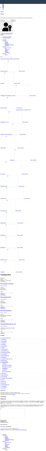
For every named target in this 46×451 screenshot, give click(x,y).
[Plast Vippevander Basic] (3, 308)
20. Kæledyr (2, 347)
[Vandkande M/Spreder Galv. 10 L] (3, 321)
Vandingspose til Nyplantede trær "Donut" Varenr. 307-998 (17, 95)
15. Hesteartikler (3, 386)
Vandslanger (4, 363)
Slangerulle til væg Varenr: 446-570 (12, 259)
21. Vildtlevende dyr (4, 349)
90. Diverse (2, 379)
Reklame (6, 51)
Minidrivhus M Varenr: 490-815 (11, 222)
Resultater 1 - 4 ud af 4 (4, 280)
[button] (2, 11)
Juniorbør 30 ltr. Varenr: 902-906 (15, 198)
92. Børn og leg (3, 381)
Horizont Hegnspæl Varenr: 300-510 (12, 71)
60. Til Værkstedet (3, 376)
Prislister (6, 42)
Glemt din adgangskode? (7, 36)
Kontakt (4, 46)
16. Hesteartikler (3, 387)
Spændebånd (4, 369)
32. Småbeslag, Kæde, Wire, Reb (6, 358)
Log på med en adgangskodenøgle (6, 33)
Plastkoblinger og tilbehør (6, 366)
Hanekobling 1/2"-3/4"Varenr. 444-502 (14, 122)
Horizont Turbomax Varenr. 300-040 (23, 109)
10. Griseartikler (3, 339)
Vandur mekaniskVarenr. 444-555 (10, 210)
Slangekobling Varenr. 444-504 (12, 147)
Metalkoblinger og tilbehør (7, 365)
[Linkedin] (3, 6)
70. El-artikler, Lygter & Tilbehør (6, 378)
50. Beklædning (3, 373)
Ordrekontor (7, 49)
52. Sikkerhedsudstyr (4, 374)
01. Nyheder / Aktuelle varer (5, 337)
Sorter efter (2, 278)
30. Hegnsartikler (3, 357)
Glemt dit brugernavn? (7, 37)
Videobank (7, 45)
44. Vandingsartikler (4, 362)
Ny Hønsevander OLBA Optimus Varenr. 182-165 (9, 58)
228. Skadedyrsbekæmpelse (5, 352)
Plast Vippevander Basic (6, 310)
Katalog (6, 41)
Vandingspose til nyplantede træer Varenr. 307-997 (13, 134)
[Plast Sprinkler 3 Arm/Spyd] (3, 281)
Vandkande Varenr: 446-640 (11, 271)
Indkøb (6, 50)
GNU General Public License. (21, 429)
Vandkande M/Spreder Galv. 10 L (8, 324)
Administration (7, 52)
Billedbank (7, 43)
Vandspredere (5, 368)
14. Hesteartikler (3, 342)
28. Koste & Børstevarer (4, 355)
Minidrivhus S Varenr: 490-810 (11, 235)
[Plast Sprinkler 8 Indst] (3, 294)
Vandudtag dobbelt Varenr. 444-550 (12, 186)
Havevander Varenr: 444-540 (14, 173)
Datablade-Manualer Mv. (9, 44)
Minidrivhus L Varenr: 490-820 (11, 247)
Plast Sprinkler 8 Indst (5, 297)
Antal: (1, 291)
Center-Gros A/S (8, 47)
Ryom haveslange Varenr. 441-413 (11, 107)
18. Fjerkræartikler (3, 345)
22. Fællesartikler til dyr (4, 350)
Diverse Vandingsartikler (6, 371)
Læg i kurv (2, 293)
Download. (13, 394)
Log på (2, 34)
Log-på (6, 54)
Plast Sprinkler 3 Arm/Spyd (6, 283)
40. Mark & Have (3, 360)
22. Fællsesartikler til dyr (4, 384)
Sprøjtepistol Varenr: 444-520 (23, 160)
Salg (6, 48)
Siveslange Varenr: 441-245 (10, 83)
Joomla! (1, 429)
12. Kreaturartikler (3, 341)
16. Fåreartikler (3, 344)
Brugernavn (13, 19)
